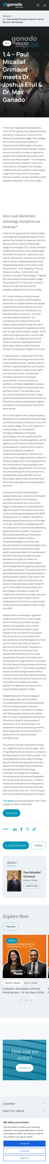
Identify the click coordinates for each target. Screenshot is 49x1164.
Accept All (24, 1143)
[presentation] (21, 1000)
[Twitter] (27, 829)
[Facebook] (21, 829)
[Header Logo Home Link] (13, 5)
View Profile (31, 885)
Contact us (11, 813)
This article (8, 800)
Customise (24, 1151)
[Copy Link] (34, 829)
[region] (24, 1141)
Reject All (24, 1158)
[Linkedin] (15, 829)
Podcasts (7, 16)
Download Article (17, 845)
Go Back (38, 845)
